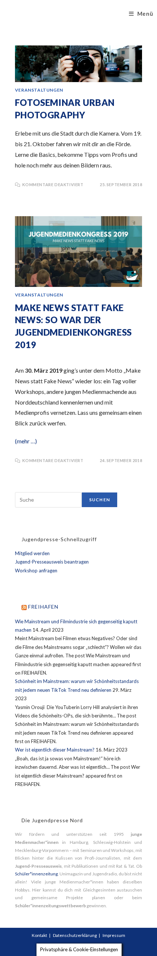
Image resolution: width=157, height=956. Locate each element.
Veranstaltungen (39, 90)
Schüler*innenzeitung (36, 873)
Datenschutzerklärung (75, 935)
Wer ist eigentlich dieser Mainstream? (55, 750)
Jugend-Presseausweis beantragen (52, 562)
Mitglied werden (32, 553)
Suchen (99, 499)
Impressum (114, 935)
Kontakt (39, 935)
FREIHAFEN (43, 607)
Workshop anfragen (36, 570)
